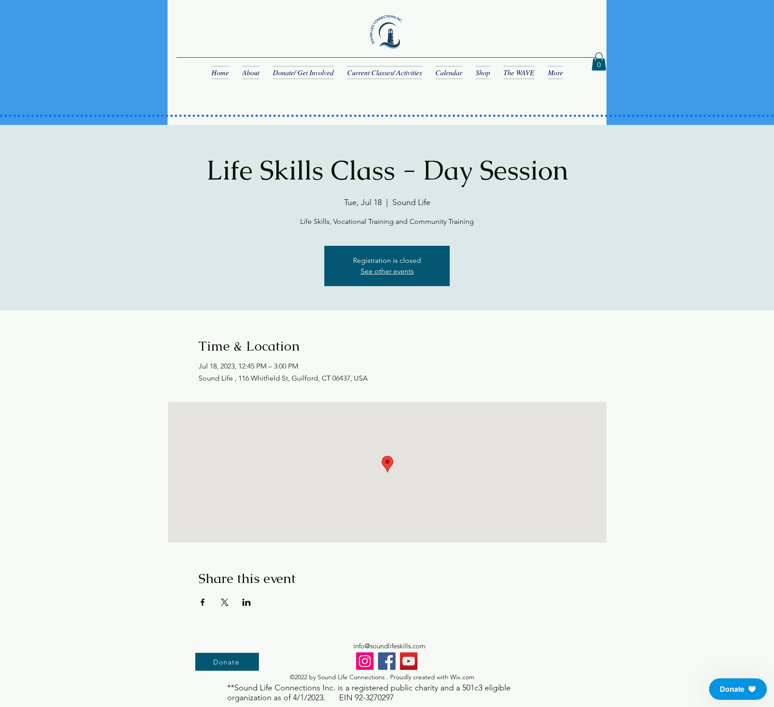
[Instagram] (365, 661)
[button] (598, 61)
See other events (387, 271)
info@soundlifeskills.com (389, 646)
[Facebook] (387, 661)
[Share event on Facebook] (202, 602)
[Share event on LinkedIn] (246, 602)
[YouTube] (408, 661)
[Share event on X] (224, 602)
